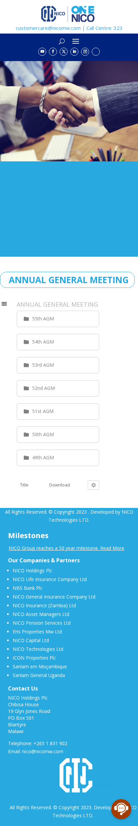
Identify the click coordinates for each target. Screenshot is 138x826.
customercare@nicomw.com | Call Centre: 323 (69, 27)
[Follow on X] (64, 52)
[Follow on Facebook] (53, 52)
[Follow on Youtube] (42, 52)
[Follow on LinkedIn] (74, 52)
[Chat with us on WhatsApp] (96, 52)
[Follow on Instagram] (85, 52)
